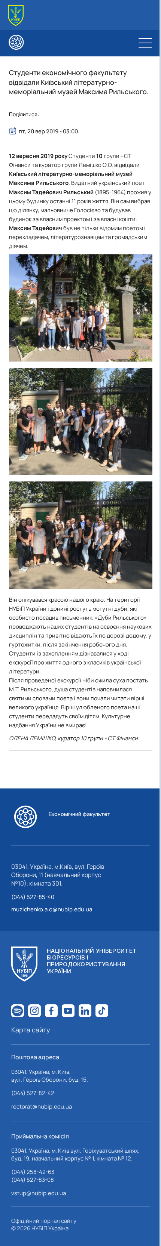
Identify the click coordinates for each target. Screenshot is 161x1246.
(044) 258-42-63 (32, 1172)
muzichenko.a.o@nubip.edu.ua (51, 909)
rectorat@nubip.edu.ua (41, 1106)
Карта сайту (30, 1029)
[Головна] (15, 15)
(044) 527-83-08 (32, 1180)
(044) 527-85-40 (32, 897)
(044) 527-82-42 (32, 1093)
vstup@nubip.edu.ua (38, 1193)
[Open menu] (145, 43)
